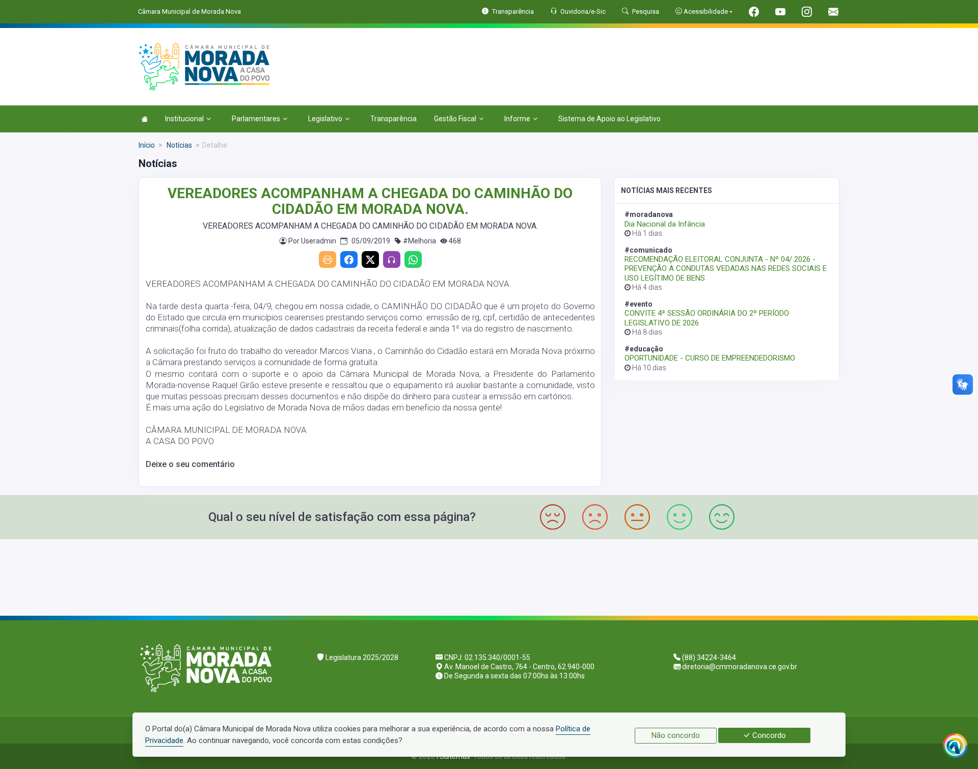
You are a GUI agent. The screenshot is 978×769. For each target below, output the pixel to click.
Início (147, 145)
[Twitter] (370, 259)
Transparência (393, 119)
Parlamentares (256, 119)
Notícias (178, 145)
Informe (517, 119)
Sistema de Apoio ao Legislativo (609, 119)
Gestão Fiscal (455, 119)
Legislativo (325, 119)
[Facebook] (349, 259)
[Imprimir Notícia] (327, 259)
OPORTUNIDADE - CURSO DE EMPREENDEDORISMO (709, 358)
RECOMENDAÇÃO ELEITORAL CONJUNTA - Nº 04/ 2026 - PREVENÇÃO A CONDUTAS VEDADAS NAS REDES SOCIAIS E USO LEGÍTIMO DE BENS (725, 268)
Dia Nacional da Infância (664, 224)
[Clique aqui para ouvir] (391, 259)
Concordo (768, 735)
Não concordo (675, 735)
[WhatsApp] (413, 259)
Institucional (184, 119)
